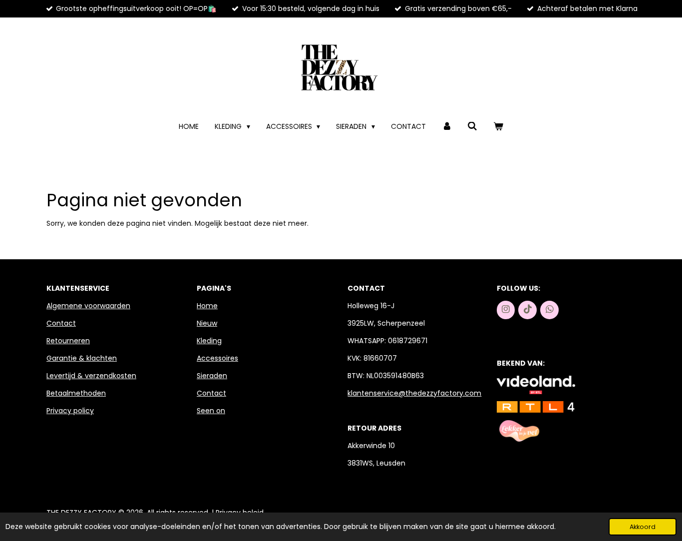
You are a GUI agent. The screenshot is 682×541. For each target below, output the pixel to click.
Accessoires (217, 358)
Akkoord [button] (643, 527)
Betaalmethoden (76, 393)
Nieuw (207, 323)
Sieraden (212, 376)
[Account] (446, 126)
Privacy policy (70, 411)
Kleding (209, 341)
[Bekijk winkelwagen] (498, 126)
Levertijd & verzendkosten (91, 376)
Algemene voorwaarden (88, 306)
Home (207, 306)
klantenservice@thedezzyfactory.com (414, 393)
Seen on (211, 411)
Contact (61, 323)
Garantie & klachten (81, 358)
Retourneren (68, 341)
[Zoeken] (472, 126)
